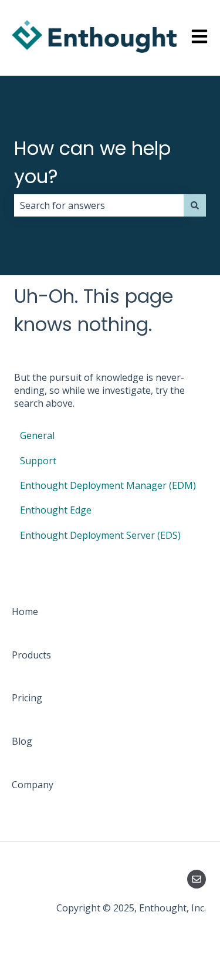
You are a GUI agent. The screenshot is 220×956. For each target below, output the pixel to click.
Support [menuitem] (38, 460)
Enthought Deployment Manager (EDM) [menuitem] (108, 485)
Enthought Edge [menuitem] (56, 510)
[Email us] (196, 879)
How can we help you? (92, 162)
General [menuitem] (37, 435)
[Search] (195, 205)
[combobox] (99, 205)
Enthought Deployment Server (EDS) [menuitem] (100, 535)
